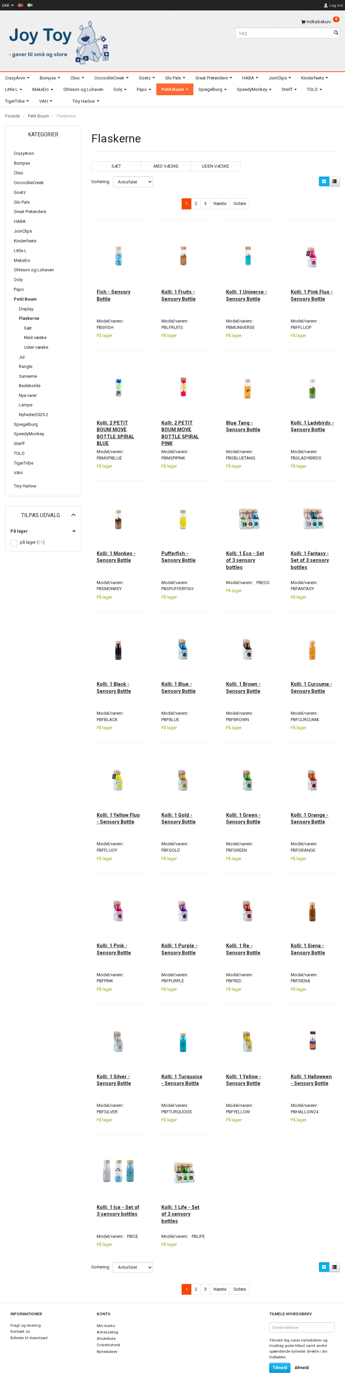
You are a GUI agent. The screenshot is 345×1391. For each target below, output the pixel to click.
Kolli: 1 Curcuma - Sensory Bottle (311, 687)
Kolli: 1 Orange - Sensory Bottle (309, 818)
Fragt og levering (25, 1325)
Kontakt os (20, 1331)
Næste (220, 203)
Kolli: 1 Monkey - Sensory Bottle (116, 557)
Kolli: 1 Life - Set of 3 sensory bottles (180, 1214)
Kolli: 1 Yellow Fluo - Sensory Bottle (118, 818)
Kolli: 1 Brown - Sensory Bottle (243, 687)
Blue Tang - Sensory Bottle (243, 426)
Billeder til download (29, 1337)
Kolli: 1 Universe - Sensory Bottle (246, 295)
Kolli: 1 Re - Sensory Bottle (243, 949)
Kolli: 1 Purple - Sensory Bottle (179, 949)
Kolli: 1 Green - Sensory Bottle (243, 818)
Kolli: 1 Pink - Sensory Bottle (114, 949)
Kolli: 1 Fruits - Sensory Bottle (178, 295)
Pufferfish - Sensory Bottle (178, 557)
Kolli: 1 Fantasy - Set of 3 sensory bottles (310, 560)
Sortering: (100, 181)
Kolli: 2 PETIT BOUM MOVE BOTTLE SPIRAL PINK (180, 433)
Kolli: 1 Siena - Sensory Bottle (308, 949)
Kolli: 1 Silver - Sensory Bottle (114, 1080)
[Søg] (336, 33)
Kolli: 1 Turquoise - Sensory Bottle (181, 1080)
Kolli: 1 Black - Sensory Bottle (114, 687)
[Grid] (324, 181)
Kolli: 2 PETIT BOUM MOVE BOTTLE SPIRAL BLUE (115, 433)
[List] (334, 181)
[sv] (30, 5)
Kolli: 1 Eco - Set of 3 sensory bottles (245, 560)
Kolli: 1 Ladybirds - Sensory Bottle (312, 426)
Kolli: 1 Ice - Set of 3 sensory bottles (118, 1211)
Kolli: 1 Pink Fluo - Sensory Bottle (312, 295)
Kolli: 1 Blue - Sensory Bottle (178, 687)
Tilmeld (280, 1367)
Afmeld (301, 1367)
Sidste (239, 203)
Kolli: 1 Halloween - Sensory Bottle (311, 1080)
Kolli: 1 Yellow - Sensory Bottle (243, 1080)
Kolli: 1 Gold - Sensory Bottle (178, 818)
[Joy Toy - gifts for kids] (57, 41)
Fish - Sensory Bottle (113, 295)
